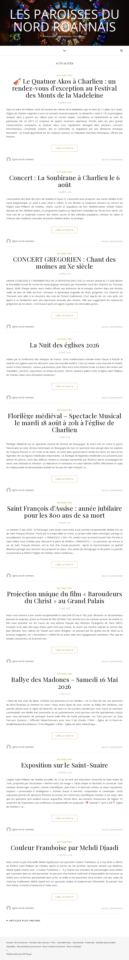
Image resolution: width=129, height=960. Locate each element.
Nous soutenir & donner (53, 946)
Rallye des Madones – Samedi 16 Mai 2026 (64, 682)
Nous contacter (74, 946)
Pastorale (89, 942)
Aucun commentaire (112, 159)
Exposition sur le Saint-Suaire (64, 765)
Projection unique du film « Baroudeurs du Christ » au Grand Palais (64, 597)
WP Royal (26, 954)
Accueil (9, 942)
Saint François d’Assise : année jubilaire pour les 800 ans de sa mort (64, 511)
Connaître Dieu (64, 942)
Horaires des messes (39, 942)
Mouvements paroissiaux (29, 946)
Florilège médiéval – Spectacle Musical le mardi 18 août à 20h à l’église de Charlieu (64, 422)
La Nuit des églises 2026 (64, 345)
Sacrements (78, 942)
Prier (53, 942)
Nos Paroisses (21, 942)
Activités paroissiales (106, 942)
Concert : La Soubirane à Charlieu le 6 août (64, 181)
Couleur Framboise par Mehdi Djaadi (64, 847)
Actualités (64, 75)
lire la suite (64, 148)
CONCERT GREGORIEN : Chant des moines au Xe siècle (64, 262)
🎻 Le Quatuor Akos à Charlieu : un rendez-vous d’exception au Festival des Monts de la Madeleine (64, 88)
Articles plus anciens (24, 920)
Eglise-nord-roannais (23, 159)
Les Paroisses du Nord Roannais (65, 20)
